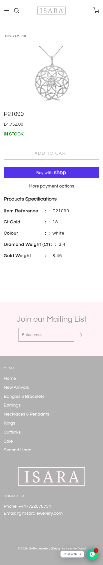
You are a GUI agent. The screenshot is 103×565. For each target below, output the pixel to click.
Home (8, 36)
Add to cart (51, 153)
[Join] (81, 335)
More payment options (51, 186)
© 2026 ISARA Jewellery (34, 548)
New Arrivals (16, 387)
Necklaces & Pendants (26, 414)
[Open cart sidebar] (96, 10)
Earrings (12, 405)
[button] (51, 78)
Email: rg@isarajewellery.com (33, 513)
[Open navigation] (7, 10)
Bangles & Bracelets (24, 396)
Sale (8, 441)
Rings (9, 423)
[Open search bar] (18, 10)
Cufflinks (12, 432)
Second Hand (18, 450)
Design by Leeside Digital (69, 548)
